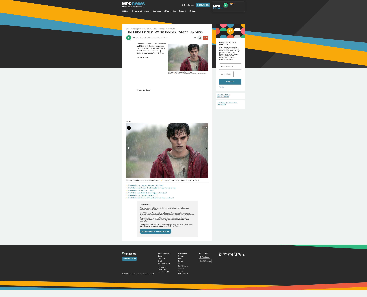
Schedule (157, 11)
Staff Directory (183, 266)
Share (206, 38)
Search (183, 11)
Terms (221, 87)
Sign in (194, 11)
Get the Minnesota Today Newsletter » (155, 231)
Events (160, 261)
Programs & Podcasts (141, 11)
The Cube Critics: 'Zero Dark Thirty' (141, 190)
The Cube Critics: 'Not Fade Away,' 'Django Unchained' (147, 193)
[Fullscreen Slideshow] (129, 128)
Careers (160, 256)
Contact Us (162, 258)
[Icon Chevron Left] (128, 148)
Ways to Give (171, 11)
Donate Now (203, 5)
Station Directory (223, 97)
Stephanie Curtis (140, 29)
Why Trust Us (183, 273)
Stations (181, 268)
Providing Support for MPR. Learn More (227, 103)
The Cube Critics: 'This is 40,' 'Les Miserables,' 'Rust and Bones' (151, 198)
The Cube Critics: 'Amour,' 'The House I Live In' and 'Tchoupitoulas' (152, 188)
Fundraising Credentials (162, 268)
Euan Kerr (129, 29)
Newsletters (182, 253)
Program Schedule (223, 95)
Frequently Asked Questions (164, 264)
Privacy (180, 261)
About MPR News (164, 253)
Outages (181, 256)
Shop (180, 263)
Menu (126, 11)
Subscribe (230, 82)
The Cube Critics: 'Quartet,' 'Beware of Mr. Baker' (145, 185)
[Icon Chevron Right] (206, 148)
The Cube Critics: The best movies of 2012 (143, 195)
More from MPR (163, 272)
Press (180, 258)
